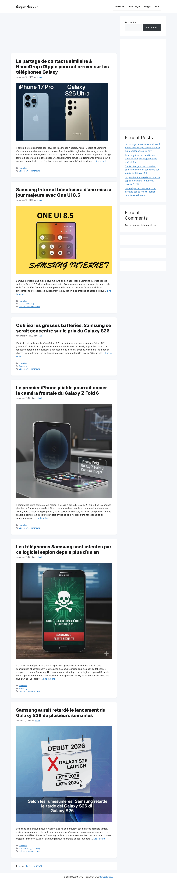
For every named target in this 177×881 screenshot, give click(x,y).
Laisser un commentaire (29, 171)
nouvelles (23, 168)
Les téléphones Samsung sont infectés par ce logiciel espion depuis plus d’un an (63, 549)
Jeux (157, 6)
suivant (37, 866)
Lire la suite (101, 161)
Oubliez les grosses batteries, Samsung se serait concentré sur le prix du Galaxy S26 (63, 328)
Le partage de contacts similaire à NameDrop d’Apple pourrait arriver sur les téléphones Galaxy (62, 66)
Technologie (134, 6)
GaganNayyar (27, 7)
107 (28, 866)
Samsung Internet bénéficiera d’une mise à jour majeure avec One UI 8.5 (63, 192)
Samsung (30, 304)
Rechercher (131, 22)
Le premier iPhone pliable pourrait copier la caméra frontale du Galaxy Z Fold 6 (61, 390)
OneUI (21, 304)
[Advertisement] (64, 34)
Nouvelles (119, 6)
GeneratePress (106, 877)
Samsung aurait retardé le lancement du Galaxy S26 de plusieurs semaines (60, 712)
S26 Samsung (25, 848)
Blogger (147, 6)
